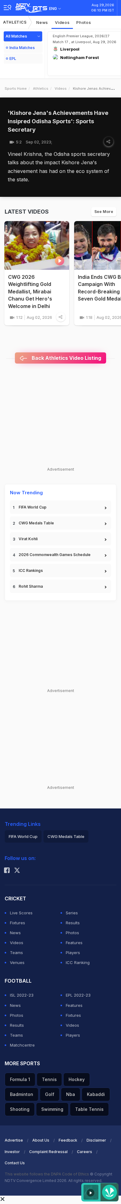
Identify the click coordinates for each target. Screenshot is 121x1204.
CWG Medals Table (36, 523)
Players (73, 952)
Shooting (19, 1109)
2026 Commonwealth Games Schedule (55, 554)
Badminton (21, 1094)
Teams (16, 952)
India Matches (22, 47)
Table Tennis (89, 1109)
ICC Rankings (31, 570)
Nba (70, 1094)
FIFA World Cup (33, 507)
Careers (84, 1151)
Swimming (52, 1109)
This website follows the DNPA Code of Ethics (47, 1174)
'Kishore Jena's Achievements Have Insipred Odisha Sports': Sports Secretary (58, 121)
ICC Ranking (78, 962)
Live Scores (21, 912)
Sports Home (16, 88)
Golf (49, 1094)
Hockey (77, 1079)
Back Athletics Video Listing (65, 358)
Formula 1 (20, 1079)
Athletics (14, 22)
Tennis (49, 1079)
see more (103, 211)
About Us (40, 1140)
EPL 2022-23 (78, 995)
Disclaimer (96, 1140)
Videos (62, 22)
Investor (12, 1151)
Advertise (14, 1140)
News (42, 22)
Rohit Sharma (31, 586)
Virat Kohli (28, 538)
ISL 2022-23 (22, 995)
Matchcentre (22, 1045)
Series (72, 912)
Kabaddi (96, 1094)
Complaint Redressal (48, 1151)
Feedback (68, 1140)
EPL (12, 58)
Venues (17, 962)
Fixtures (17, 922)
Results (73, 922)
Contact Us (15, 1163)
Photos (83, 22)
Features (74, 942)
